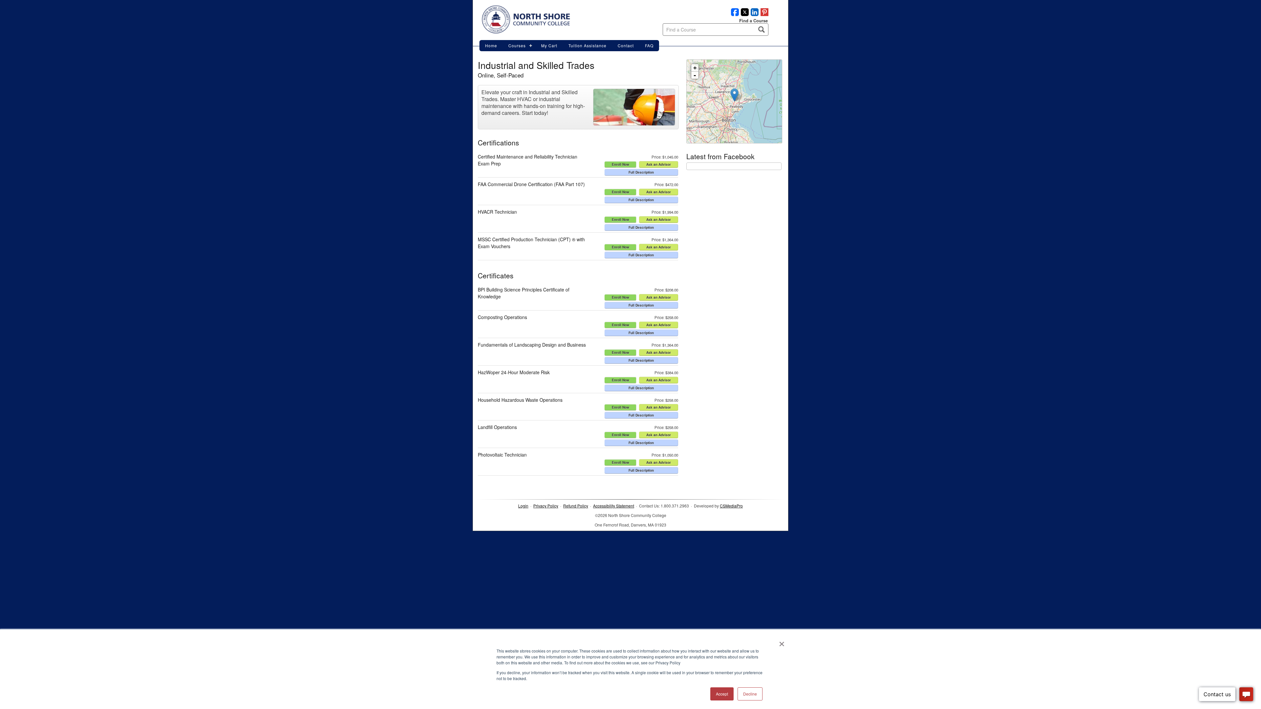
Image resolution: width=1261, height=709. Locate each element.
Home (491, 45)
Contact (626, 45)
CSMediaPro (731, 505)
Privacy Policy (545, 505)
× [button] (781, 642)
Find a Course (753, 20)
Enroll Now (620, 164)
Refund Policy (575, 505)
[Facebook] (734, 14)
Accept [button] (722, 694)
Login (523, 505)
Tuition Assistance (587, 45)
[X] (744, 14)
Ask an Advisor (658, 164)
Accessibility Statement (613, 505)
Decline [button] (750, 694)
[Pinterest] (763, 14)
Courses (517, 45)
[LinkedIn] (754, 14)
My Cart (549, 45)
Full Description (641, 172)
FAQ (649, 45)
